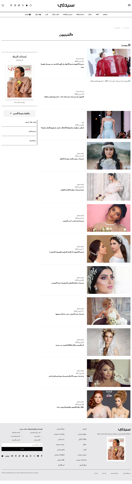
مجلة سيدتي (60, 429)
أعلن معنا (104, 473)
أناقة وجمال (37, 440)
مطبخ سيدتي (82, 434)
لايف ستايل (55, 14)
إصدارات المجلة (19, 57)
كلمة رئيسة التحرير (21, 113)
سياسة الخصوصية (114, 473)
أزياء (82, 122)
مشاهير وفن (37, 436)
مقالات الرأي (82, 439)
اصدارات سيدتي (81, 460)
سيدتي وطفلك (67, 14)
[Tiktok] (19, 5)
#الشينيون (66, 35)
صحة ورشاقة (80, 14)
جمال (90, 14)
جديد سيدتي (60, 444)
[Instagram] (15, 5)
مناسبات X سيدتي (59, 434)
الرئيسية (126, 28)
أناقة (97, 14)
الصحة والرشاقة (16, 432)
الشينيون (117, 28)
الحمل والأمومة (16, 440)
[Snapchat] (27, 5)
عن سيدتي (61, 439)
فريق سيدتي (60, 450)
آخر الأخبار (61, 465)
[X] (23, 5)
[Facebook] (11, 5)
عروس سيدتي (82, 455)
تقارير (84, 450)
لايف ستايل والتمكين (35, 432)
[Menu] (129, 5)
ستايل (84, 444)
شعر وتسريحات (80, 58)
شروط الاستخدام (126, 473)
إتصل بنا (96, 473)
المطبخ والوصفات (15, 436)
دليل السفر (83, 465)
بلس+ (46, 14)
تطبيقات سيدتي (59, 455)
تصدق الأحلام (32, 131)
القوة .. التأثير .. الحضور (30, 122)
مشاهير (105, 14)
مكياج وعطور (80, 153)
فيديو (27, 14)
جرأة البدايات (32, 141)
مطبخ (37, 14)
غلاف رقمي (60, 460)
